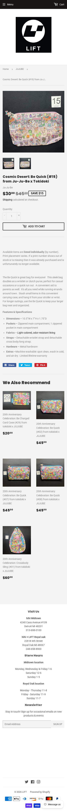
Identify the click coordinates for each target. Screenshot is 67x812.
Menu (10, 4)
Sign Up (57, 724)
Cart (61, 4)
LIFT (24, 792)
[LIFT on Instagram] (38, 782)
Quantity (7, 209)
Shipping (7, 199)
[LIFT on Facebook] (32, 782)
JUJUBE (20, 69)
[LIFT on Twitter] (26, 782)
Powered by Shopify (40, 792)
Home (6, 69)
